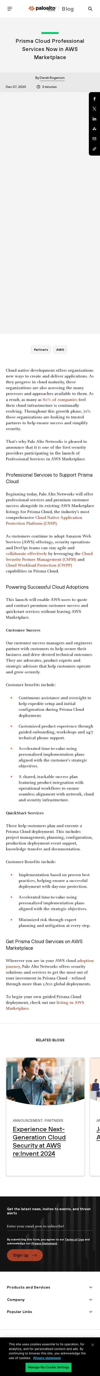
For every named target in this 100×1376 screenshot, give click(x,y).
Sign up (21, 1255)
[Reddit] (94, 129)
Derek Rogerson (52, 78)
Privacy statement (47, 1358)
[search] (88, 8)
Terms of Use (74, 1239)
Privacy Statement (44, 1243)
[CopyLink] (94, 149)
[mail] (94, 139)
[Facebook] (94, 99)
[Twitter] (94, 109)
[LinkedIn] (94, 119)
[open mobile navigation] (11, 8)
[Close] (92, 1345)
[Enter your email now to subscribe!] (50, 1230)
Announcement (28, 1120)
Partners (41, 349)
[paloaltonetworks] (42, 9)
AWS (60, 349)
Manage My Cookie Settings (48, 1367)
